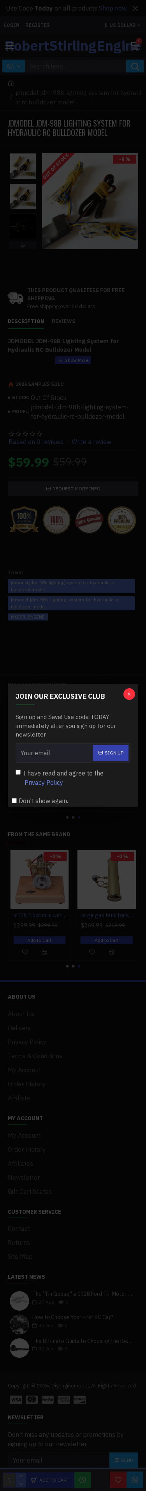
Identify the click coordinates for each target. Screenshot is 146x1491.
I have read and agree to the (63, 777)
